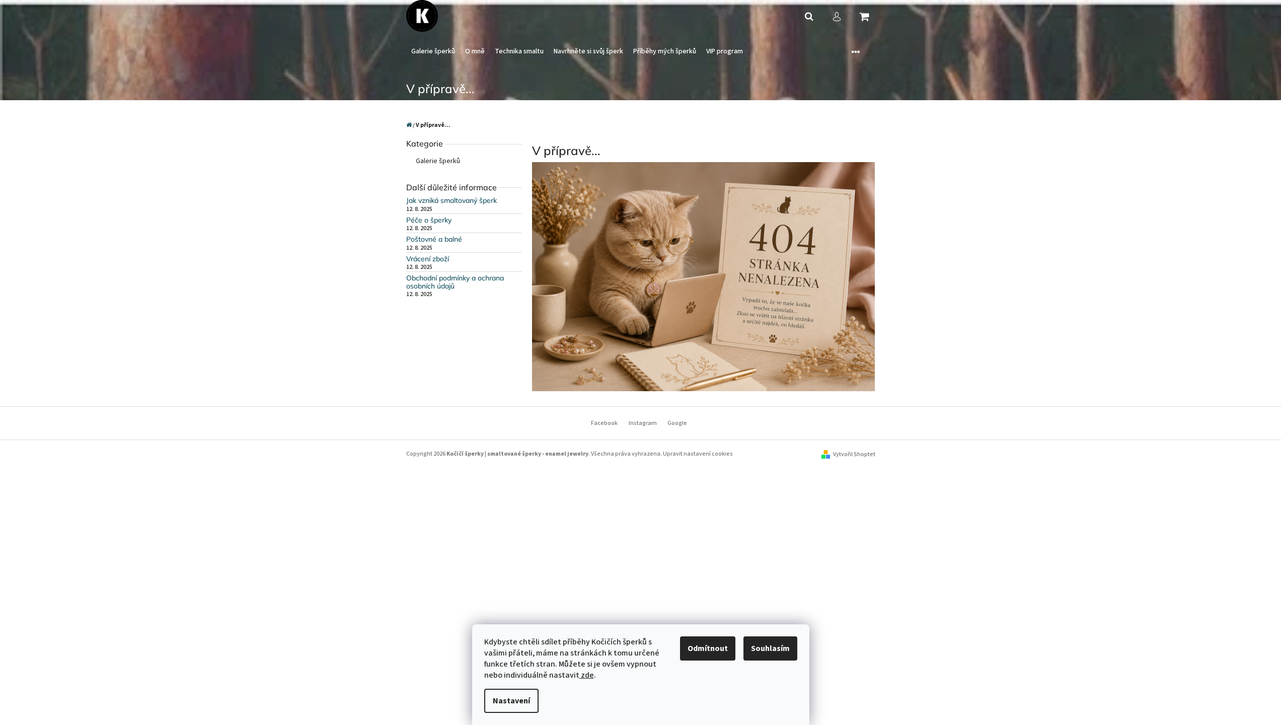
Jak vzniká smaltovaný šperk (451, 200)
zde (586, 675)
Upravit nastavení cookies (698, 454)
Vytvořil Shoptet (854, 454)
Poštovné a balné (434, 239)
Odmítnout (708, 648)
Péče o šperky (428, 220)
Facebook (604, 423)
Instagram (643, 423)
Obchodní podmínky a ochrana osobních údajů (455, 282)
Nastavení (511, 700)
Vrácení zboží (427, 259)
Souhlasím (770, 648)
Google (677, 423)
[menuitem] (433, 51)
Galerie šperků (438, 161)
